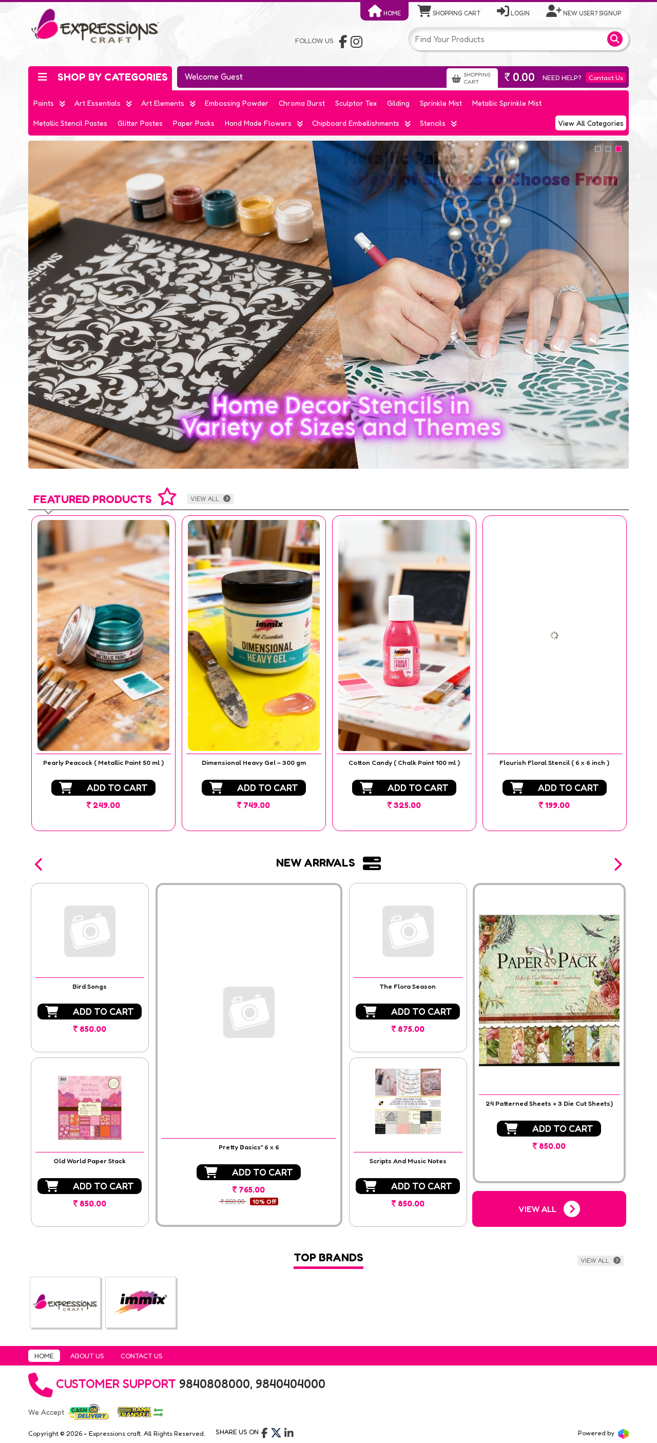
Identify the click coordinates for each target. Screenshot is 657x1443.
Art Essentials (97, 103)
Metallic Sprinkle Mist (507, 103)
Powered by (597, 1433)
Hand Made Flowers (258, 123)
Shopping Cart (455, 13)
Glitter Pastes (140, 123)
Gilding (398, 103)
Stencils (433, 123)
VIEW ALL (205, 499)
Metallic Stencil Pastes (70, 123)
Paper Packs (194, 123)
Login (519, 13)
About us (87, 1356)
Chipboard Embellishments (355, 123)
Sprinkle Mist (441, 103)
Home (391, 13)
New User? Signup (591, 13)
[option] (103, 673)
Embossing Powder (236, 103)
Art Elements (162, 103)
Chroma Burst (302, 103)
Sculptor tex (356, 103)
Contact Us (606, 77)
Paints (43, 103)
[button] (39, 864)
